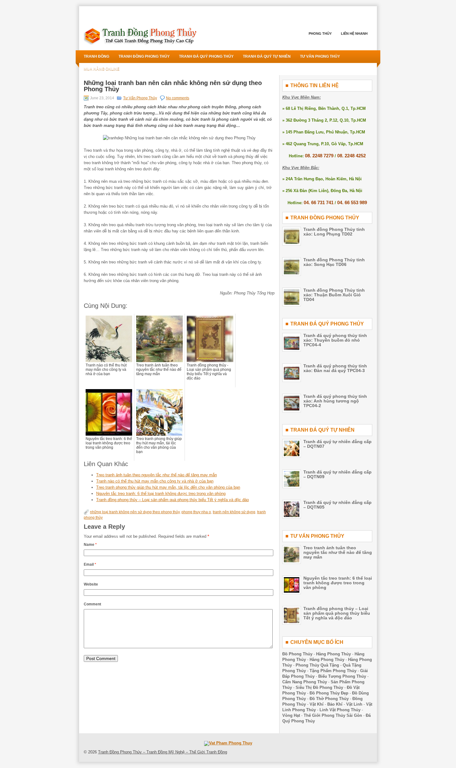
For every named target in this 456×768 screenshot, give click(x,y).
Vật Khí (317, 704)
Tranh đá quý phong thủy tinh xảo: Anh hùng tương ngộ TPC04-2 (335, 401)
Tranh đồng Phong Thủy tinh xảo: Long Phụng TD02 (334, 231)
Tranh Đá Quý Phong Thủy (206, 56)
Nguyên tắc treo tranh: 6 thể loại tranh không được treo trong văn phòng (161, 493)
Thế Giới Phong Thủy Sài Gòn (333, 715)
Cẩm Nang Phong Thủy (304, 682)
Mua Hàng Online (101, 69)
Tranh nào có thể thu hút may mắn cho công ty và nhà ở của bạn (154, 481)
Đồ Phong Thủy (297, 654)
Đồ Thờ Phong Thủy (329, 698)
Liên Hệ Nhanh (354, 33)
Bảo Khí (334, 704)
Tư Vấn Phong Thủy (320, 56)
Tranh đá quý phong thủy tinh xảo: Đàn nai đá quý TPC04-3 (335, 368)
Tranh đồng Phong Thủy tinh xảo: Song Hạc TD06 (334, 262)
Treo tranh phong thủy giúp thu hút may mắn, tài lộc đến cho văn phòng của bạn (168, 487)
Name (90, 544)
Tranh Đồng (96, 56)
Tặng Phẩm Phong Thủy (333, 670)
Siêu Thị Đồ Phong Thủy (319, 687)
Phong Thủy (320, 33)
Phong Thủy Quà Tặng (317, 665)
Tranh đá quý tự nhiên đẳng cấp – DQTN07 (337, 444)
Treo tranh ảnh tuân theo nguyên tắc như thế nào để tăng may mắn (156, 475)
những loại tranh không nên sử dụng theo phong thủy (135, 512)
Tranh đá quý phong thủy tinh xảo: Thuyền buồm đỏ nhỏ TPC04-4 (335, 340)
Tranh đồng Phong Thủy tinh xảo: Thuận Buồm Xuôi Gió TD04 (334, 295)
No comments (177, 98)
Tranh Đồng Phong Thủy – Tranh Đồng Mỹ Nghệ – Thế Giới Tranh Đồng (162, 752)
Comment (92, 604)
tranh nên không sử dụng (234, 512)
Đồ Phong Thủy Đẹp (329, 693)
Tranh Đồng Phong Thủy (144, 56)
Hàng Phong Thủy (333, 654)
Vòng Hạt (291, 715)
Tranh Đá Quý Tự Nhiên (267, 56)
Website (91, 584)
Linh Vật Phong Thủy (340, 709)
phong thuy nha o (196, 512)
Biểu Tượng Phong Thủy (342, 676)
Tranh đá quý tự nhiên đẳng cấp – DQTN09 (337, 474)
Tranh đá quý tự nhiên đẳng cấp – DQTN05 (337, 505)
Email (90, 564)
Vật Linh (354, 704)
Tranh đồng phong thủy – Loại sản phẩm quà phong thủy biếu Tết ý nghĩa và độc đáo (172, 499)
